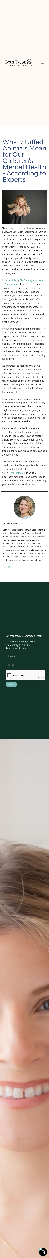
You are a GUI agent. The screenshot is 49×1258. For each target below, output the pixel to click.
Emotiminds (16, 472)
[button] (42, 63)
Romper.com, (12, 284)
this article (10, 280)
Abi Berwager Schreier (32, 280)
